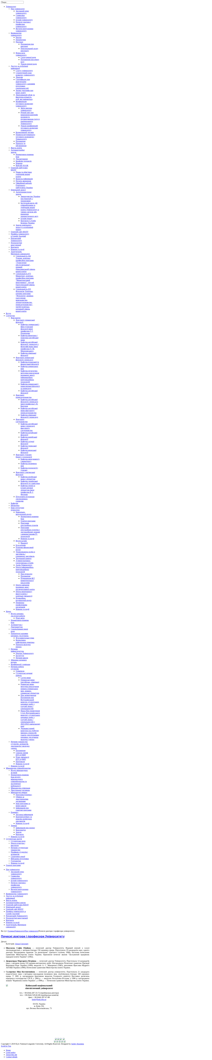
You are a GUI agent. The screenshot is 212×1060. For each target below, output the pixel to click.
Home (8, 1050)
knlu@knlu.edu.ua (39, 999)
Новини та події (12, 922)
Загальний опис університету (17, 873)
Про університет (13, 869)
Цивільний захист (13, 907)
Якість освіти (11, 900)
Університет (19, 931)
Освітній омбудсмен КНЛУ (17, 905)
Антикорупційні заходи (16, 903)
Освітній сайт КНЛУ (14, 909)
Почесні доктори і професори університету (18, 885)
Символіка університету (16, 877)
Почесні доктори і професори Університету (33, 936)
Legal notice (10, 1052)
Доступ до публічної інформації (14, 897)
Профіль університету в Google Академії (16, 912)
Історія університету (19, 880)
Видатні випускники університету (19, 890)
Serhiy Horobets (77, 1044)
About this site (11, 1055)
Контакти (10, 920)
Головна (11, 931)
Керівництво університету (17, 894)
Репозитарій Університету (17, 916)
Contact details (11, 1057)
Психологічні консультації (17, 918)
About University (21, 944)
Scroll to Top (6, 1046)
